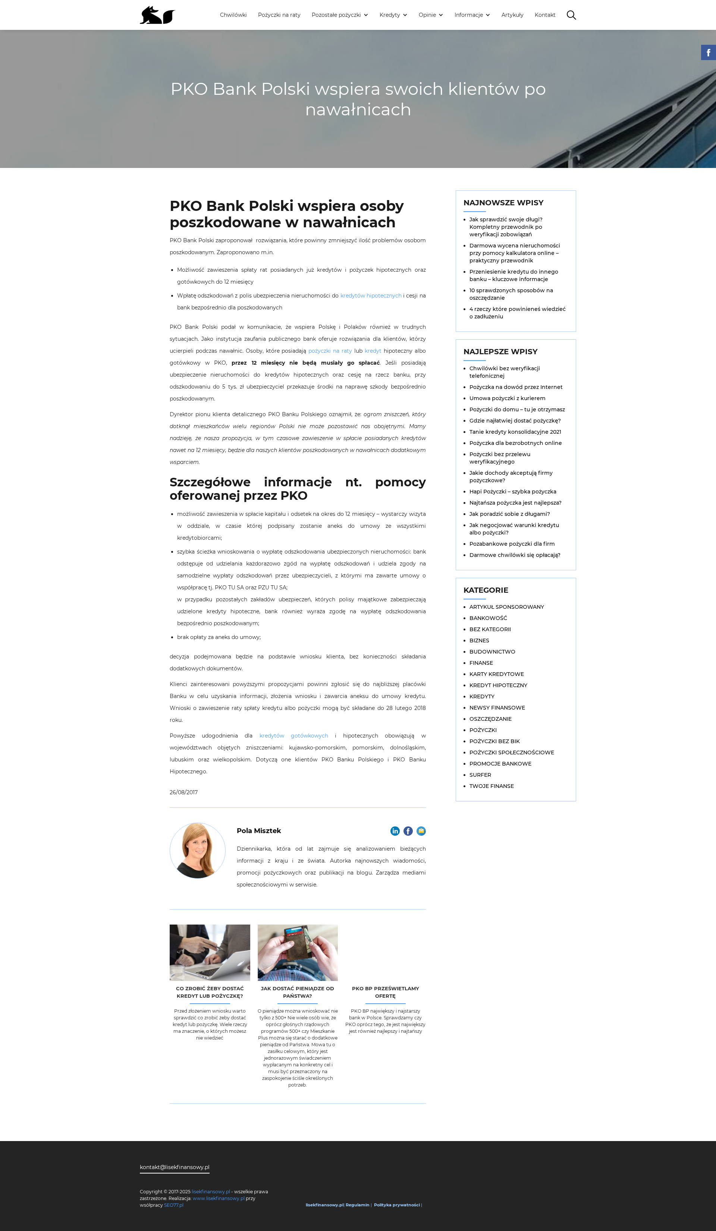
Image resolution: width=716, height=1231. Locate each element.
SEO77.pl (173, 1205)
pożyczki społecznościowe (512, 752)
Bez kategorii (490, 629)
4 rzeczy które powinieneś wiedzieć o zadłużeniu (518, 313)
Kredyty (482, 696)
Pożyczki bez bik (495, 741)
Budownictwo (492, 651)
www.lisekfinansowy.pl (219, 1198)
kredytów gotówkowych (290, 735)
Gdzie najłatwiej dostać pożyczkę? (515, 420)
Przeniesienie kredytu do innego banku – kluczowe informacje (514, 275)
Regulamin (358, 1204)
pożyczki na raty (330, 351)
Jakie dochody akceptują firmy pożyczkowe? (511, 477)
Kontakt (545, 15)
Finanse (481, 663)
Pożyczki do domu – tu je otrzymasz (517, 409)
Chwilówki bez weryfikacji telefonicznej (505, 372)
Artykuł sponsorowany (507, 607)
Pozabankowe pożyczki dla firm (512, 543)
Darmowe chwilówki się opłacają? (515, 555)
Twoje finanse (492, 786)
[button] (340, 15)
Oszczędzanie (491, 719)
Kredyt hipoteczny (498, 685)
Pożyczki (483, 730)
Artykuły (513, 15)
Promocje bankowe (500, 763)
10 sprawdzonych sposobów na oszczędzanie (511, 294)
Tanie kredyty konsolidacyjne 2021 (515, 431)
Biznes (479, 640)
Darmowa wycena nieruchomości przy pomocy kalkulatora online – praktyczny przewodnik (515, 253)
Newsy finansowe (497, 707)
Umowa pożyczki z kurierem (508, 398)
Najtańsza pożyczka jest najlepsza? (516, 502)
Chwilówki (233, 15)
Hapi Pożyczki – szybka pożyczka (513, 491)
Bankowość (488, 618)
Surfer (480, 775)
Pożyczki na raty (279, 15)
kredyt (373, 351)
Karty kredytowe (497, 674)
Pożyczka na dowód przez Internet (516, 387)
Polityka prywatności (397, 1204)
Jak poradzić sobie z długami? (510, 514)
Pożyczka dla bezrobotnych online (516, 443)
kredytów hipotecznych (371, 295)
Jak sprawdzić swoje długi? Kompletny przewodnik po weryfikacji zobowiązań (506, 227)
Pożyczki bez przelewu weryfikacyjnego (500, 458)
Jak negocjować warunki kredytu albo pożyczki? (514, 529)
